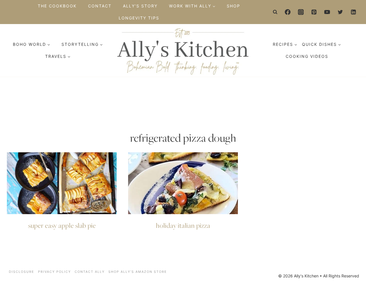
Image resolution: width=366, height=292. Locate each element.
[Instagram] (301, 12)
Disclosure (21, 272)
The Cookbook (57, 5)
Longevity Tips (139, 17)
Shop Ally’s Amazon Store (137, 272)
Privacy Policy (54, 272)
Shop (233, 5)
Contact (100, 5)
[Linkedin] (353, 12)
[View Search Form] (275, 12)
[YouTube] (327, 12)
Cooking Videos (307, 56)
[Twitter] (340, 12)
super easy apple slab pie (62, 225)
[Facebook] (287, 12)
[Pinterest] (314, 12)
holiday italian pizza (183, 225)
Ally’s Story (140, 5)
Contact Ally (90, 272)
